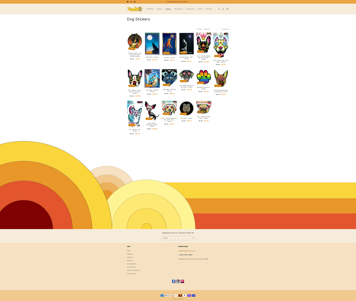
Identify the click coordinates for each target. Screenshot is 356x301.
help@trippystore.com (187, 251)
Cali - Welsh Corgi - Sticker (135, 130)
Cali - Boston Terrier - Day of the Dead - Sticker (135, 91)
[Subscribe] (193, 238)
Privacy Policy (131, 273)
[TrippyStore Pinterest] (182, 283)
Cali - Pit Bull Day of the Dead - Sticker (221, 61)
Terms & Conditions (133, 270)
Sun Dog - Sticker (169, 57)
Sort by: (199, 29)
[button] (150, 9)
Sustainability (131, 264)
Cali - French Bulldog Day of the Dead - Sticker (203, 57)
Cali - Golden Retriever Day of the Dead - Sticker (169, 119)
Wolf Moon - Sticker (152, 57)
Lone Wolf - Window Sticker (152, 90)
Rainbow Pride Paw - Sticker (203, 88)
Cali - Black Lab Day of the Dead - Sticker (186, 86)
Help (128, 250)
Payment (130, 257)
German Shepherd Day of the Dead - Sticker (221, 91)
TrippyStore (180, 299)
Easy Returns (131, 267)
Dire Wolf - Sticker (186, 118)
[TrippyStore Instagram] (178, 283)
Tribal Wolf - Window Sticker (169, 90)
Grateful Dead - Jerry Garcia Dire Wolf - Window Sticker (135, 54)
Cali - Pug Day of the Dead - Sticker (203, 117)
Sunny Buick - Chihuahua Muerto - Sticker (152, 124)
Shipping (130, 254)
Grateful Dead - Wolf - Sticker (187, 57)
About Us (130, 260)
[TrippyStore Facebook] (174, 283)
